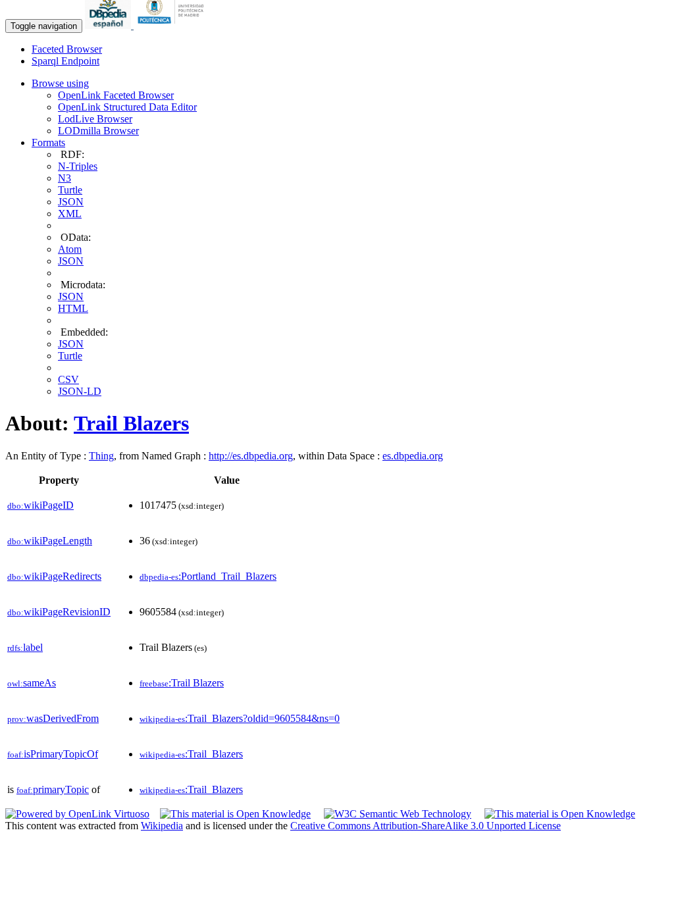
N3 (64, 178)
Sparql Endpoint (65, 60)
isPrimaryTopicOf (52, 753)
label (25, 647)
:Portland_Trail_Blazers (208, 576)
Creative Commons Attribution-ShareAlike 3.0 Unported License (425, 825)
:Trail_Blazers (191, 753)
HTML (73, 308)
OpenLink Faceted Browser (116, 95)
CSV (68, 379)
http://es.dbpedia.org (251, 455)
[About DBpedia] (109, 25)
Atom (70, 249)
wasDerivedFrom (53, 718)
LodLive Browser (95, 118)
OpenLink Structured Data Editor (127, 107)
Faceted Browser (67, 49)
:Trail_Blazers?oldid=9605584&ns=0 (240, 718)
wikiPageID (40, 505)
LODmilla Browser (98, 130)
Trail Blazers (131, 423)
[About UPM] (173, 25)
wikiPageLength (49, 540)
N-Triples (77, 166)
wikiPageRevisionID (59, 611)
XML (70, 213)
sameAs (31, 682)
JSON (71, 201)
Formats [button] (48, 142)
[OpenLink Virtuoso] (77, 813)
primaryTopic (52, 789)
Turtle (70, 189)
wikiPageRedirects (54, 576)
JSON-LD (79, 391)
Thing (101, 455)
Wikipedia (162, 825)
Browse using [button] (60, 83)
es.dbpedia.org (412, 455)
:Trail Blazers (182, 682)
